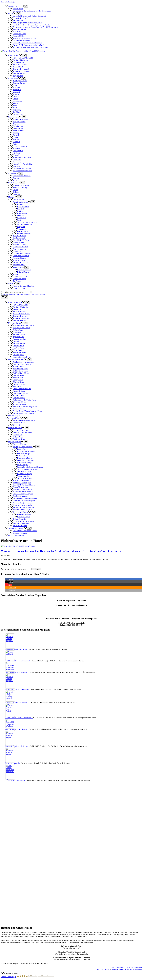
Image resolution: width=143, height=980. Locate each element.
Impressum (138, 967)
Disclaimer (129, 967)
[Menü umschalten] (25, 6)
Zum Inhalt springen (8, 2)
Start (112, 967)
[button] (22, 6)
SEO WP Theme (103, 969)
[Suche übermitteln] (33, 569)
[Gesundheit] (24, 923)
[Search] (31, 292)
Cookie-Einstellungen (8, 977)
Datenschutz (120, 967)
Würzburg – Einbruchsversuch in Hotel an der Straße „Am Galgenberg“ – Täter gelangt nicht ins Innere (61, 550)
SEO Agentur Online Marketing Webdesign (126, 969)
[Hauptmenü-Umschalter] (4, 297)
